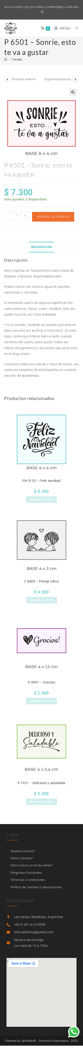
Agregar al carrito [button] (41, 499)
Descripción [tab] (41, 247)
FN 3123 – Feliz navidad (41, 480)
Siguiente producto (58, 79)
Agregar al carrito (53, 216)
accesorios (30, 375)
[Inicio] (5, 59)
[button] (73, 92)
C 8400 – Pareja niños (41, 581)
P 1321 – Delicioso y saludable (41, 783)
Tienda (17, 59)
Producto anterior (24, 79)
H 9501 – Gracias (41, 682)
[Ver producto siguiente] (75, 79)
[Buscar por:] (75, 28)
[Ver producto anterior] (7, 79)
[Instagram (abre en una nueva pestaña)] (41, 12)
